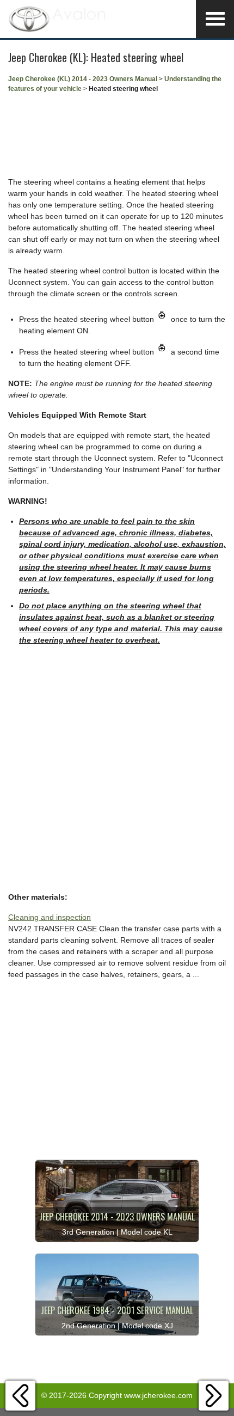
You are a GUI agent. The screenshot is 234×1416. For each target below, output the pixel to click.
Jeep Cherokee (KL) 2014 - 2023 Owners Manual (82, 79)
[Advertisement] (117, 135)
